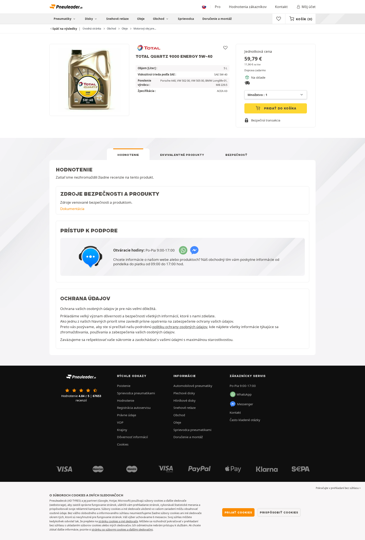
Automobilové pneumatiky (192, 386)
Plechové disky (184, 393)
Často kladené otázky (245, 420)
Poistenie (123, 386)
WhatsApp (244, 394)
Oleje (140, 19)
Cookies (122, 444)
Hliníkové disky (184, 400)
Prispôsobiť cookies (279, 512)
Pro (218, 6)
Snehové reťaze (117, 19)
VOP (120, 422)
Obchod (159, 19)
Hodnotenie (128, 154)
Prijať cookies (238, 512)
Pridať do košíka (279, 108)
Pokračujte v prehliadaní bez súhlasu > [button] (338, 488)
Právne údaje (126, 415)
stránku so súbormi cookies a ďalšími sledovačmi (122, 529)
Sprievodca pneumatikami (136, 393)
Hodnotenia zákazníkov (248, 6)
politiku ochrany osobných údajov (179, 326)
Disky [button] (89, 19)
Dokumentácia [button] (72, 208)
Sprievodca (186, 19)
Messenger (245, 404)
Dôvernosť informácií (132, 437)
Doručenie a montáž (217, 19)
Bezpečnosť (236, 154)
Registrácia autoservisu (134, 407)
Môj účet (309, 6)
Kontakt (281, 6)
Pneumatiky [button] (63, 19)
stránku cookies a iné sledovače (118, 521)
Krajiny (122, 430)
